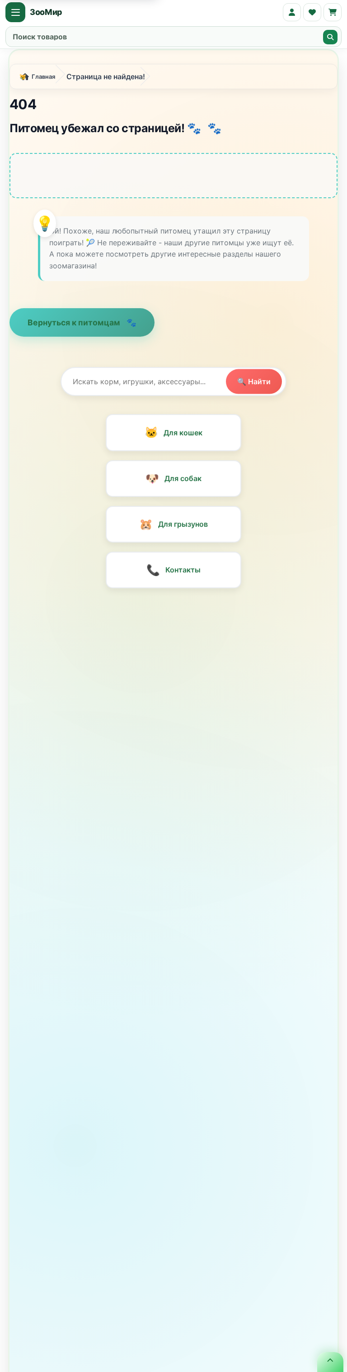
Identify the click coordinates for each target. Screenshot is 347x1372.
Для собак (173, 481)
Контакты (173, 572)
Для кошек (173, 435)
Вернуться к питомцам (75, 324)
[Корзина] (333, 12)
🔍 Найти (254, 383)
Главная (43, 79)
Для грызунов (173, 527)
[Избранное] (312, 12)
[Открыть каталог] (15, 12)
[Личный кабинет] (292, 12)
